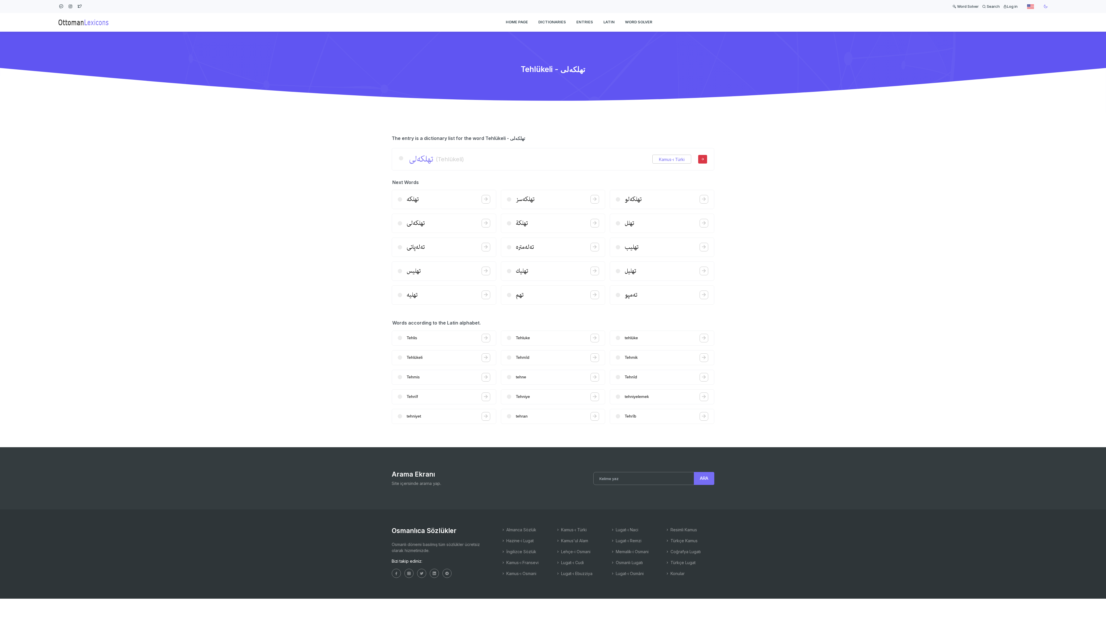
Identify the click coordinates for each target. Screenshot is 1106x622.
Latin (609, 22)
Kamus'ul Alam (574, 540)
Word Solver (967, 6)
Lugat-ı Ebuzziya (576, 573)
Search (993, 6)
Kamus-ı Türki (672, 159)
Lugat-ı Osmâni (629, 573)
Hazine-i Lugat (519, 540)
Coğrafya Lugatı (685, 551)
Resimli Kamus (683, 529)
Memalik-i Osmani (632, 551)
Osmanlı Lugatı (629, 562)
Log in (1012, 6)
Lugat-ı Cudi (572, 562)
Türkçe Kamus (683, 540)
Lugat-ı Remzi (628, 540)
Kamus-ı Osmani (520, 573)
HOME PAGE (517, 22)
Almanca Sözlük (520, 529)
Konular (677, 573)
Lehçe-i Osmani (575, 551)
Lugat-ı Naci (626, 529)
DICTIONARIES (552, 22)
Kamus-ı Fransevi (522, 562)
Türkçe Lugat (682, 562)
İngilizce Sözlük (520, 551)
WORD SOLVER (638, 22)
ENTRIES (584, 22)
